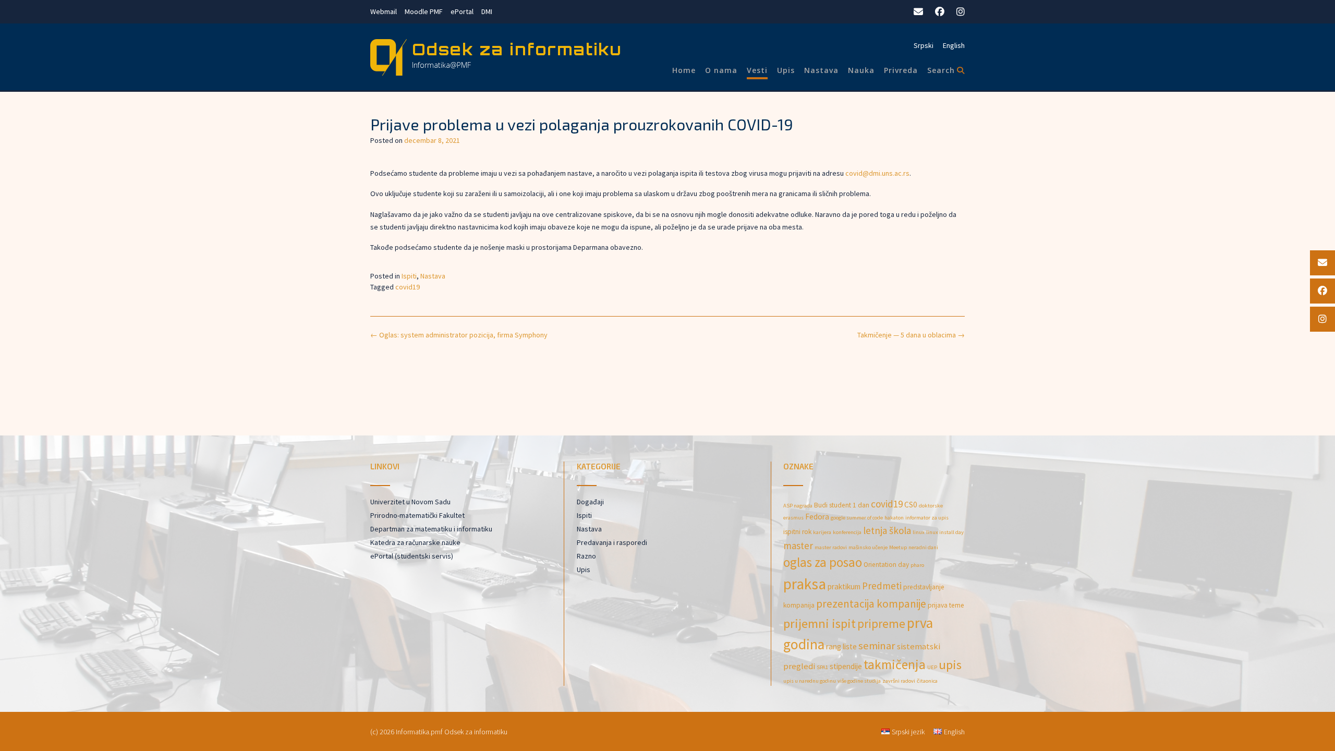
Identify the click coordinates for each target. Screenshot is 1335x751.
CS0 (910, 505)
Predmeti (882, 585)
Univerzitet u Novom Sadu (410, 501)
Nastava (821, 70)
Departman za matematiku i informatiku (431, 529)
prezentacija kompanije (871, 604)
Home (684, 70)
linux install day (945, 532)
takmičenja (895, 664)
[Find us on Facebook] (939, 12)
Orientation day (886, 564)
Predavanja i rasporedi (612, 542)
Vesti (757, 70)
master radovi (831, 547)
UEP (932, 667)
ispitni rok (797, 531)
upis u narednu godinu (809, 680)
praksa (804, 583)
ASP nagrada (797, 505)
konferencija (847, 532)
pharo (917, 565)
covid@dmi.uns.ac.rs (877, 173)
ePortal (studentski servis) (411, 556)
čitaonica (927, 680)
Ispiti (409, 276)
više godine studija (859, 680)
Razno (586, 556)
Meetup (898, 547)
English (954, 45)
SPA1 (822, 667)
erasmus (793, 517)
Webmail (383, 11)
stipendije (846, 666)
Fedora (817, 517)
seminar (876, 645)
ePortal (462, 11)
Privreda (901, 70)
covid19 (407, 287)
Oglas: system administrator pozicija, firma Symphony (459, 335)
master (798, 545)
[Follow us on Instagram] (960, 12)
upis (950, 665)
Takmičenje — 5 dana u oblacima (911, 335)
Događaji (590, 501)
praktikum (844, 586)
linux (919, 532)
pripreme (881, 623)
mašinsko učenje (868, 547)
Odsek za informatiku (517, 49)
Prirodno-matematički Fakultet (417, 515)
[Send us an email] (918, 12)
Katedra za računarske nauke (415, 542)
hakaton (894, 517)
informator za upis (927, 517)
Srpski (923, 45)
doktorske (931, 505)
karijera (822, 532)
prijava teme (946, 605)
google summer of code (857, 517)
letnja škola (887, 530)
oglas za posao (822, 562)
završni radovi (898, 680)
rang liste (841, 646)
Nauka (861, 70)
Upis (786, 70)
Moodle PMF (424, 11)
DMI (486, 11)
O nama (721, 70)
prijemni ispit (819, 623)
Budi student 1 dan (841, 505)
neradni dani (923, 547)
